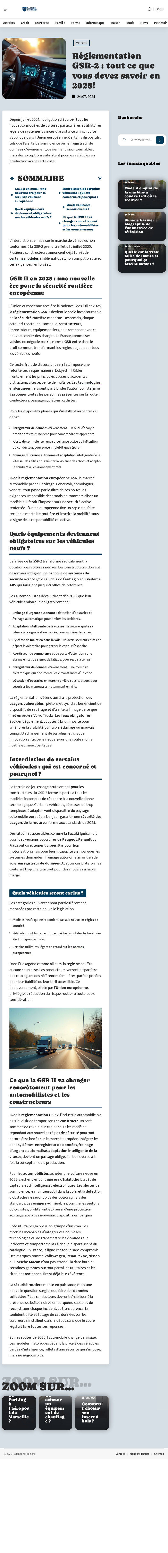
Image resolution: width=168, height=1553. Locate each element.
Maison (90, 1398)
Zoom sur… (38, 1386)
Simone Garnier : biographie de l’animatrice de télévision (141, 226)
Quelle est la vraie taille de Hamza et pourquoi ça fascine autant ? (142, 258)
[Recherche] (149, 9)
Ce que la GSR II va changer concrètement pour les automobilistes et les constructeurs (80, 223)
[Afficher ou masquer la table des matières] (83, 178)
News (132, 182)
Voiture (81, 43)
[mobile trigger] (7, 9)
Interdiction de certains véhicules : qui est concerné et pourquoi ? (81, 193)
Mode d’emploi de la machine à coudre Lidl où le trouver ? (141, 194)
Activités (134, 246)
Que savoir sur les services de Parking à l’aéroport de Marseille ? (19, 1399)
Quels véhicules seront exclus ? (78, 207)
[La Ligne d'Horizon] (29, 9)
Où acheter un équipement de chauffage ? (55, 1408)
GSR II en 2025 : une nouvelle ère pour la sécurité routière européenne (30, 195)
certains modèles (24, 258)
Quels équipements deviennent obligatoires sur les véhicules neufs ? (33, 213)
